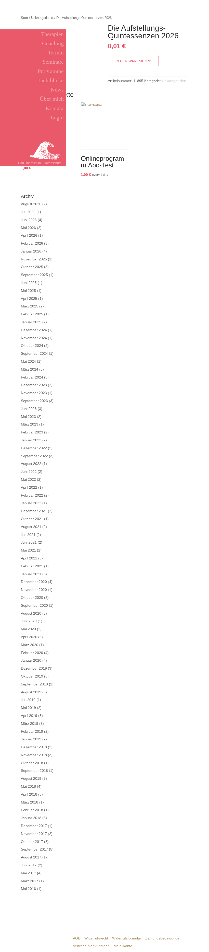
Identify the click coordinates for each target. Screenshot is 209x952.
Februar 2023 (32, 432)
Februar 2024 (32, 377)
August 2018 (31, 778)
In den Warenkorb (133, 61)
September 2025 (34, 275)
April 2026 (29, 235)
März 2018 (29, 802)
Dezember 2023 (34, 385)
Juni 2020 (29, 621)
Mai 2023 (28, 417)
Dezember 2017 (34, 826)
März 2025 (29, 306)
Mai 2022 (28, 479)
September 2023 (34, 401)
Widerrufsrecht (96, 938)
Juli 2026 (28, 212)
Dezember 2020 (34, 582)
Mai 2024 (28, 361)
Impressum (33, 163)
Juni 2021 (29, 542)
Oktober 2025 (32, 267)
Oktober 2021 (32, 519)
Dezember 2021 (34, 511)
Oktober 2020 (32, 597)
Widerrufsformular (126, 938)
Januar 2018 (31, 818)
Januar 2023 (31, 440)
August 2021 (31, 527)
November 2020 (34, 590)
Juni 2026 (29, 220)
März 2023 (29, 424)
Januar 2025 (31, 322)
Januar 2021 (31, 574)
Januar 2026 (31, 251)
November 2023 (34, 393)
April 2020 (29, 637)
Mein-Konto (123, 946)
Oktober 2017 (32, 842)
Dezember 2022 (34, 448)
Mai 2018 (28, 786)
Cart (21, 163)
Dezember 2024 (34, 330)
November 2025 (34, 259)
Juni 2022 (29, 471)
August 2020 (31, 613)
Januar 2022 (31, 503)
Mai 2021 (28, 550)
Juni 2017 (29, 865)
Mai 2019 (28, 708)
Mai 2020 (28, 629)
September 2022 (34, 456)
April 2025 (29, 298)
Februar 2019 (32, 731)
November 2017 (34, 834)
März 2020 (29, 645)
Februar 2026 (32, 243)
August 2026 (31, 204)
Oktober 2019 (32, 676)
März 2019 (29, 723)
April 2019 (29, 716)
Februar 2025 (32, 314)
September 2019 (34, 684)
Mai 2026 (28, 228)
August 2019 (31, 692)
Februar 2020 (32, 653)
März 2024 (29, 369)
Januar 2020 (31, 660)
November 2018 (34, 755)
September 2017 (34, 849)
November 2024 (34, 338)
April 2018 (29, 794)
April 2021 (29, 558)
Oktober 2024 (32, 345)
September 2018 (34, 771)
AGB (76, 938)
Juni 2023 (29, 409)
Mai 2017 (28, 873)
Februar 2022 (32, 495)
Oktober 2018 (32, 763)
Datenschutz (52, 163)
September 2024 (34, 353)
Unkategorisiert (42, 18)
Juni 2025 (29, 283)
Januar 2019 (31, 739)
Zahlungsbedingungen (163, 938)
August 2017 (31, 857)
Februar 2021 (32, 566)
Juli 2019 (28, 700)
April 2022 (29, 487)
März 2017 (29, 881)
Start (24, 18)
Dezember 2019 (34, 668)
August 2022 (31, 464)
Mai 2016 (28, 889)
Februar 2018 (32, 810)
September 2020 (34, 605)
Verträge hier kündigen (91, 946)
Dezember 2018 (34, 747)
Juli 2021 (28, 535)
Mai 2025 (28, 291)
